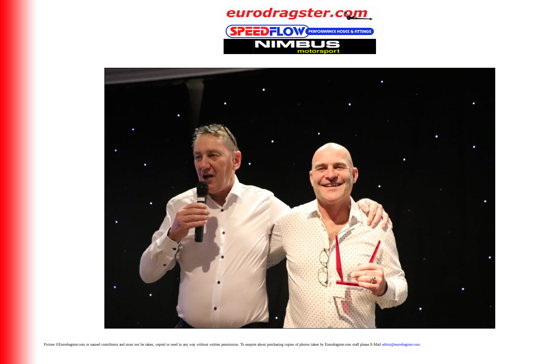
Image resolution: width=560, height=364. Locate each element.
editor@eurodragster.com (401, 344)
